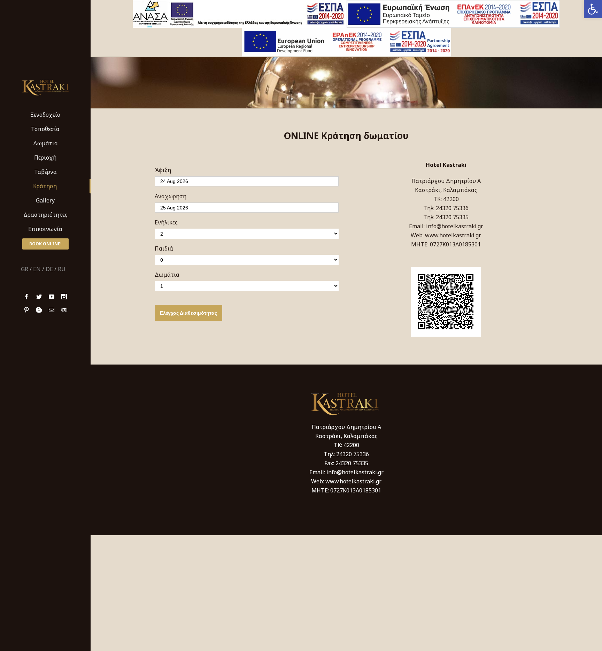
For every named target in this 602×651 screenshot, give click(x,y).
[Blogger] (39, 310)
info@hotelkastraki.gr (454, 226)
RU (61, 269)
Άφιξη (163, 170)
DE (49, 269)
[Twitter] (39, 296)
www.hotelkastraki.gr (453, 235)
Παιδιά (164, 248)
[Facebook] (26, 296)
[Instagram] (64, 296)
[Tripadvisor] (64, 310)
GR (24, 269)
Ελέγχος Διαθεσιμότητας (188, 313)
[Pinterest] (26, 310)
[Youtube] (51, 296)
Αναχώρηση (170, 196)
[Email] (51, 310)
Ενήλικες (166, 222)
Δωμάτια (167, 274)
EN (37, 269)
